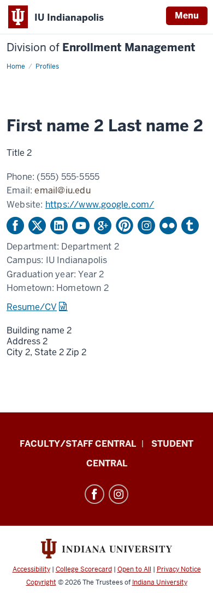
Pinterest (124, 225)
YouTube (81, 225)
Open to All (134, 569)
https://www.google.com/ (100, 204)
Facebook (15, 225)
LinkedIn (59, 225)
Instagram (146, 225)
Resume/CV (32, 307)
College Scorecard (84, 569)
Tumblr (190, 225)
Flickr (168, 225)
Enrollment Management (101, 47)
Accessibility (31, 569)
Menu (187, 15)
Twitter (37, 225)
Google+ (102, 225)
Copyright (41, 582)
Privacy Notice (179, 569)
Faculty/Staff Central (78, 443)
